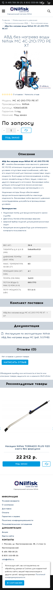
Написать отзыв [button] (15, 362)
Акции (5, 532)
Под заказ (12, 137)
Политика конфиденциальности (17, 520)
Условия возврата (10, 501)
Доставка (6, 509)
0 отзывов (18, 94)
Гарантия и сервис (11, 516)
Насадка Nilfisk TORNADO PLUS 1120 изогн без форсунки (27, 447)
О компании (8, 505)
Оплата (5, 512)
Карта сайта (8, 536)
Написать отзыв (32, 94)
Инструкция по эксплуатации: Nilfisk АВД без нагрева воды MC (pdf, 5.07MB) (25, 335)
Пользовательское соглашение (17, 524)
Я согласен (14, 582)
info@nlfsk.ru (8, 559)
